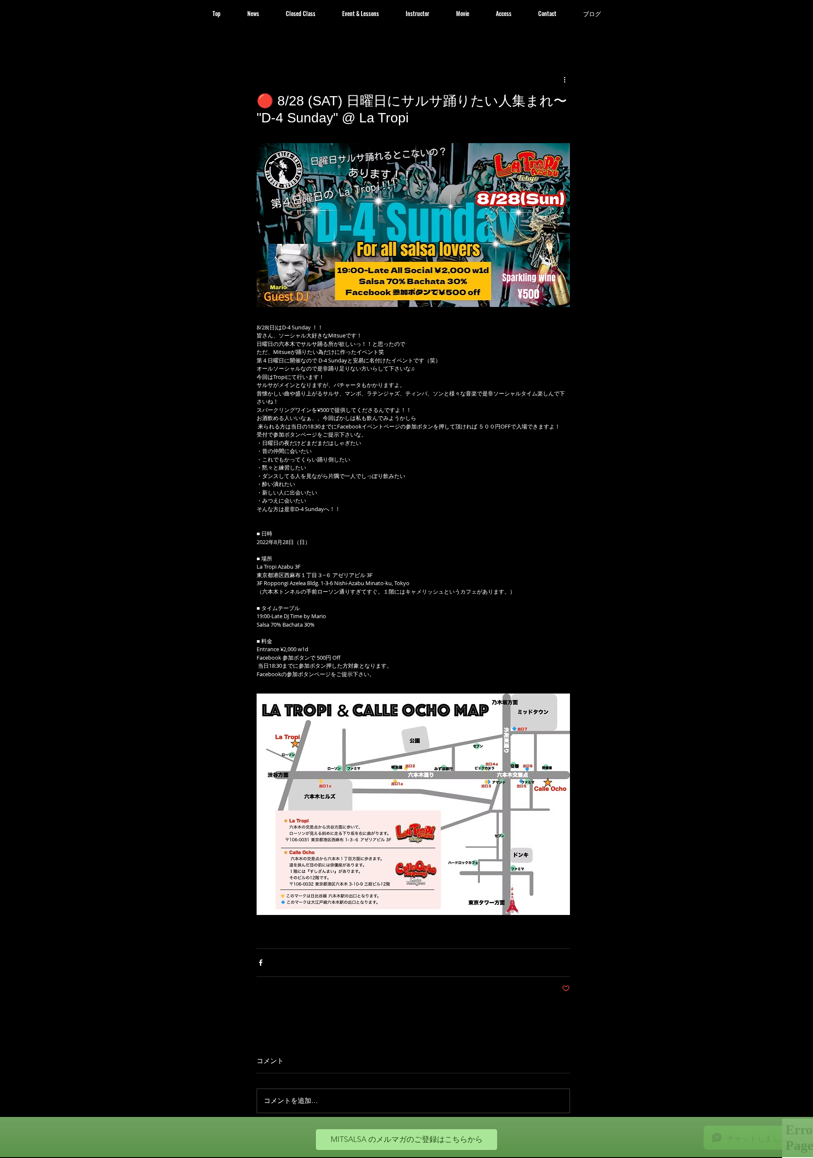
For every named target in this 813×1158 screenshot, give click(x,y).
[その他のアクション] (565, 80)
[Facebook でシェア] (261, 963)
